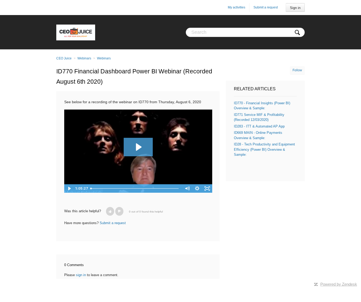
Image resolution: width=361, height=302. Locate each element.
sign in (81, 275)
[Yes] (110, 211)
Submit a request (265, 7)
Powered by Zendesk (338, 284)
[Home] (75, 32)
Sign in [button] (295, 8)
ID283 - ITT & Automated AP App (259, 126)
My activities (236, 7)
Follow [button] (297, 70)
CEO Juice (64, 58)
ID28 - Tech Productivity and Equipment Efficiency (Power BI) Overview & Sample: (264, 149)
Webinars (84, 58)
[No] (119, 211)
